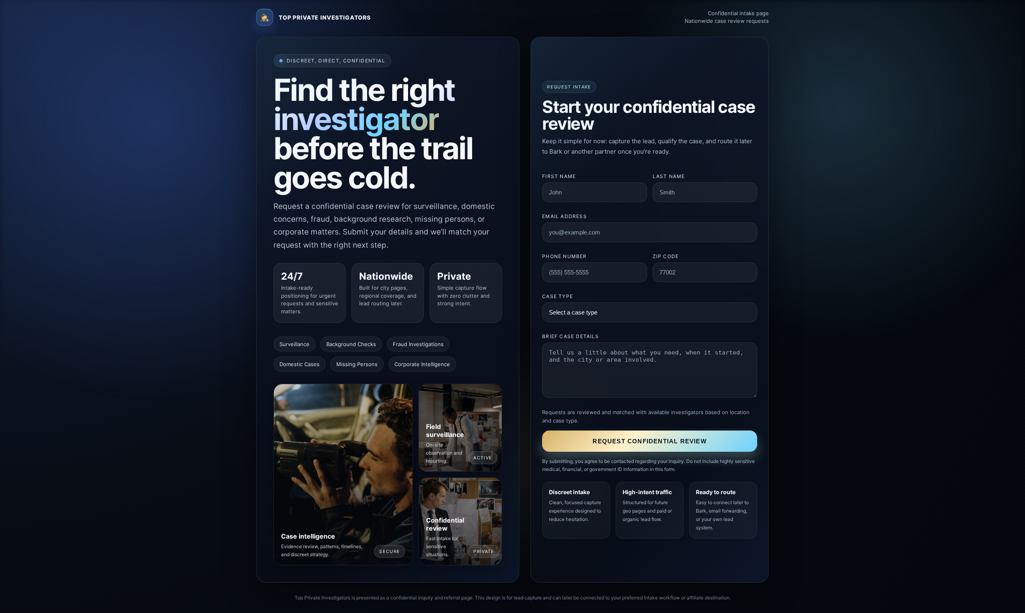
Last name (669, 176)
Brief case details (570, 336)
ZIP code (666, 256)
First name (559, 176)
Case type (557, 296)
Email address (564, 216)
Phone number (564, 256)
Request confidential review (649, 441)
